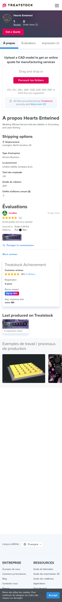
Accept (53, 595)
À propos (9, 43)
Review (17, 24)
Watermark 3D (38, 104)
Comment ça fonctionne (14, 574)
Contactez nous (10, 583)
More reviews (10, 254)
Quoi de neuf (39, 588)
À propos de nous (11, 569)
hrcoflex (13, 213)
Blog (4, 578)
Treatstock (17, 5)
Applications (39, 583)
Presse (5, 588)
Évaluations (28, 43)
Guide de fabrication (43, 569)
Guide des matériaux (43, 578)
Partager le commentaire (20, 245)
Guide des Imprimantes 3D (46, 574)
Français (33, 544)
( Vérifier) (30, 274)
